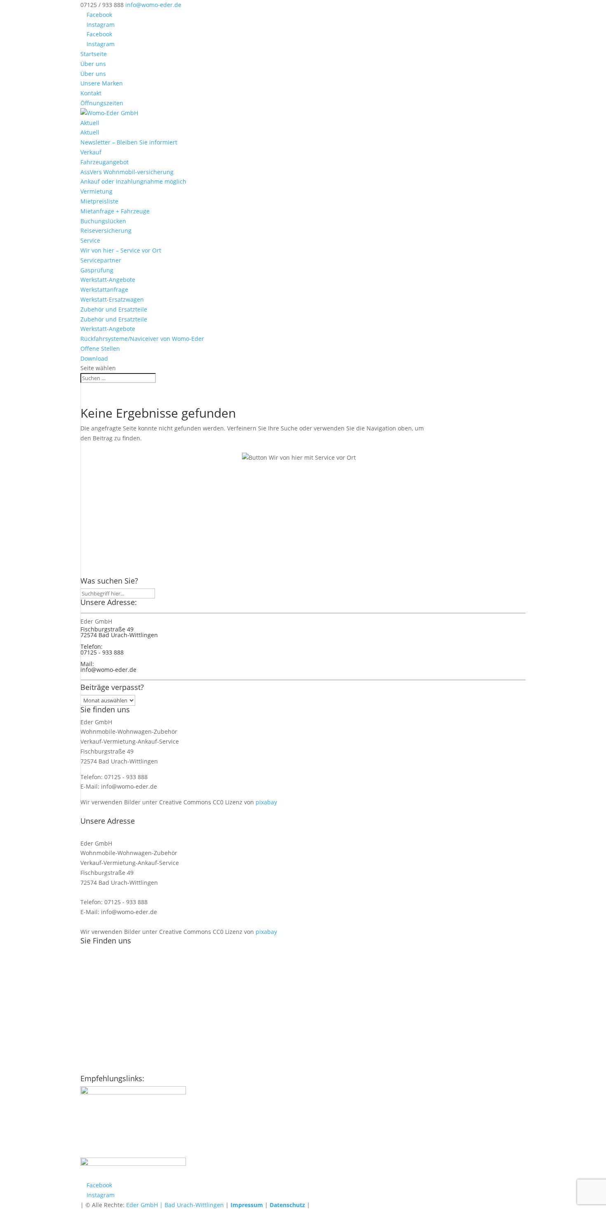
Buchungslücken (103, 221)
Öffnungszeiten (101, 103)
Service (90, 240)
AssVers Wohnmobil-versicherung (127, 172)
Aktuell (89, 123)
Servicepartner (100, 260)
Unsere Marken (101, 83)
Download (94, 358)
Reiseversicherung (106, 230)
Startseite (93, 54)
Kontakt (90, 93)
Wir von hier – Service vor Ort (120, 250)
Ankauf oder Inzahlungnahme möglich (133, 181)
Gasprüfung (96, 270)
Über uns (93, 64)
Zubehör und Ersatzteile (113, 309)
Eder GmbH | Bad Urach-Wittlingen (175, 1205)
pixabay (266, 802)
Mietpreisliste (99, 201)
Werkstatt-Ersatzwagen (112, 299)
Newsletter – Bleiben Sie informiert (128, 142)
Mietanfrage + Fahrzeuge (115, 211)
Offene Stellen (100, 348)
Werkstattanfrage (104, 289)
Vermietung (96, 191)
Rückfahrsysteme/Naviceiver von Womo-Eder (142, 339)
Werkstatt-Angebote (107, 280)
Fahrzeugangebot (104, 162)
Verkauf (90, 152)
